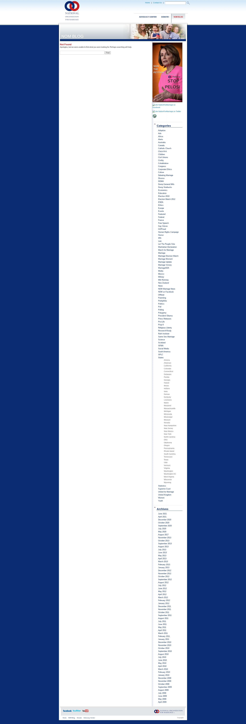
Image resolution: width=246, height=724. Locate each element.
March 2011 (163, 633)
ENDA (160, 202)
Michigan (167, 411)
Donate (79, 718)
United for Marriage (166, 492)
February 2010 (164, 672)
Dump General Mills (166, 184)
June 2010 (162, 660)
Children (161, 154)
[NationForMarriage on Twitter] (166, 111)
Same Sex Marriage (166, 337)
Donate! (165, 17)
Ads (159, 133)
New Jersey (168, 428)
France (161, 220)
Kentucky (167, 397)
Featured (161, 214)
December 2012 (164, 570)
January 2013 (163, 567)
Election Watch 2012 (166, 199)
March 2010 (163, 669)
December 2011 (164, 606)
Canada (161, 145)
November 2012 (164, 573)
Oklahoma (168, 443)
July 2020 (162, 529)
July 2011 (162, 621)
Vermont (167, 465)
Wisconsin (168, 480)
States (161, 358)
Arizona (167, 360)
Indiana (167, 389)
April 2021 (162, 517)
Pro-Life (161, 322)
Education (162, 193)
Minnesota (168, 414)
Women (161, 498)
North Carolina (169, 437)
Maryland (167, 406)
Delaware (167, 374)
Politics (161, 304)
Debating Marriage (165, 175)
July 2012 (162, 585)
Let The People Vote (166, 244)
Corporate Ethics (165, 169)
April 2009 (162, 702)
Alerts (160, 139)
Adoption (161, 130)
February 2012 (164, 600)
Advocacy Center (148, 17)
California (167, 366)
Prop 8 (161, 325)
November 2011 (164, 609)
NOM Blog (178, 17)
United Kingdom (164, 495)
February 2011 (164, 636)
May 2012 (162, 591)
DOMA (161, 181)
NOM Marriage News (166, 289)
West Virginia (169, 477)
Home (147, 3)
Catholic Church (164, 148)
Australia (161, 142)
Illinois (166, 386)
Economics (162, 190)
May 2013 (162, 555)
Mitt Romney (163, 280)
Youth (160, 501)
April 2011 (162, 630)
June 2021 (162, 514)
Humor (161, 235)
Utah (166, 463)
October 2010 (163, 648)
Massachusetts (169, 408)
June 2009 (162, 696)
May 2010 (162, 663)
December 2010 (164, 642)
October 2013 (163, 541)
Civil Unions (163, 157)
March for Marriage (166, 250)
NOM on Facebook (166, 292)
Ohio (166, 440)
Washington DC (170, 474)
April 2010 (162, 666)
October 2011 (163, 612)
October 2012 (163, 576)
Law (159, 241)
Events (161, 211)
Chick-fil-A (162, 151)
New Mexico (168, 431)
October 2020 (163, 523)
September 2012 (165, 579)
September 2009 (165, 687)
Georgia (167, 380)
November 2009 (164, 681)
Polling (161, 310)
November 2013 (164, 538)
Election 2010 (163, 196)
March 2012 (163, 597)
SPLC (160, 355)
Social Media (163, 349)
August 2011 (163, 618)
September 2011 (165, 615)
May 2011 (162, 627)
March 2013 (163, 561)
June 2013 (162, 553)
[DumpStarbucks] (154, 119)
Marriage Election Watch (168, 256)
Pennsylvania (169, 448)
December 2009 (164, 678)
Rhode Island (169, 451)
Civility (161, 160)
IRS (159, 238)
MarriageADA (163, 268)
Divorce (161, 178)
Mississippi (168, 417)
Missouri (167, 420)
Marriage (161, 253)
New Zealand (163, 283)
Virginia (167, 468)
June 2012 (162, 588)
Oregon (167, 445)
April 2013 (162, 558)
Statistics (162, 486)
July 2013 (162, 550)
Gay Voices (163, 226)
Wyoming (167, 482)
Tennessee (168, 457)
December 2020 (164, 520)
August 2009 (163, 690)
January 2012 (163, 603)
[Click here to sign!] (167, 103)
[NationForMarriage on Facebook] (167, 107)
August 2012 (163, 582)
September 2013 (165, 544)
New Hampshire (170, 426)
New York (167, 434)
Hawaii (166, 383)
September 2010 (165, 651)
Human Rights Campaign (168, 232)
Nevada (167, 423)
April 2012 (162, 594)
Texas (166, 460)
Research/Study (164, 331)
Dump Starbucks (165, 187)
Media (160, 271)
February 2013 (164, 564)
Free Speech (163, 223)
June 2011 (162, 624)
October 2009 (163, 684)
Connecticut (168, 371)
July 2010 (162, 657)
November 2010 (164, 645)
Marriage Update (165, 262)
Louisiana (168, 400)
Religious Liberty (165, 328)
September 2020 (165, 526)
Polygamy (162, 313)
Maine (166, 403)
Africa (160, 136)
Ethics (160, 205)
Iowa (166, 391)
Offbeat (161, 295)
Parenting (162, 298)
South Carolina (170, 454)
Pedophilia (162, 301)
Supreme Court (164, 489)
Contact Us (157, 3)
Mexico (161, 274)
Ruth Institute (163, 334)
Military (161, 277)
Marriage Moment (165, 259)
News (160, 286)
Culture (161, 172)
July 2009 (162, 693)
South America (164, 352)
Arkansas (167, 363)
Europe (161, 208)
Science (161, 340)
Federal (161, 217)
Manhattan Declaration (167, 247)
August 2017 (163, 535)
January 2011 (163, 639)
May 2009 (162, 699)
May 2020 (162, 532)
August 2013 (163, 547)
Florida (166, 377)
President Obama (165, 316)
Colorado (167, 369)
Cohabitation (163, 163)
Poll (159, 307)
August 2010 (163, 654)
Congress (162, 166)
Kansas (167, 394)
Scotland (161, 343)
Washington (168, 471)
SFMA (160, 346)
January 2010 (163, 675)
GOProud (162, 229)
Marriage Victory (165, 265)
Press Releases (164, 319)
